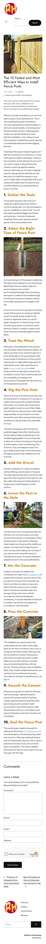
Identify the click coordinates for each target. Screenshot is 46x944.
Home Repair (27, 95)
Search (17, 18)
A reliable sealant (31, 731)
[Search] (36, 924)
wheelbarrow (34, 574)
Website (7, 840)
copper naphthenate (18, 368)
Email (7, 829)
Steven (20, 92)
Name (7, 818)
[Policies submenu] (28, 902)
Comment (9, 790)
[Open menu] (6, 21)
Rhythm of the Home (32, 935)
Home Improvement (13, 95)
